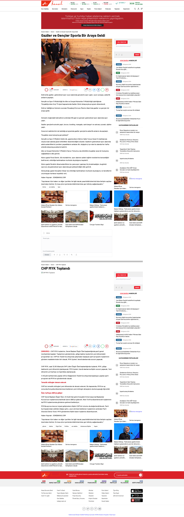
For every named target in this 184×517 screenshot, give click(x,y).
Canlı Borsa (76, 490)
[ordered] (64, 255)
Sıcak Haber (105, 501)
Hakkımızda (72, 514)
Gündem (64, 9)
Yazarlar (117, 9)
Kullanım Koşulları (104, 514)
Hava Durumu (79, 482)
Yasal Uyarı (112, 514)
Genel (52, 32)
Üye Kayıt (116, 493)
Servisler (55, 9)
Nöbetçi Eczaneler (62, 496)
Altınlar (91, 490)
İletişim (78, 514)
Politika (66, 426)
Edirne (44, 187)
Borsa (43, 482)
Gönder (47, 255)
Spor (81, 9)
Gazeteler (126, 9)
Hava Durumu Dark (47, 490)
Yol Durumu (125, 482)
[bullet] (67, 255)
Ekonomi (74, 9)
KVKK (96, 514)
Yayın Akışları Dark (62, 493)
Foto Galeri (98, 9)
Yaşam (96, 426)
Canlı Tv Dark (61, 490)
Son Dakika (44, 9)
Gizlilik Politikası (84, 514)
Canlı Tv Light (45, 496)
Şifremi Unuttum (118, 496)
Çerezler (92, 514)
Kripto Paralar (137, 482)
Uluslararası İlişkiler (85, 426)
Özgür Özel (59, 426)
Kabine (51, 426)
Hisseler (103, 482)
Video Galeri (105, 493)
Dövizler (91, 493)
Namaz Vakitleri (54, 482)
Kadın (89, 9)
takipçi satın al (61, 501)
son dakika (52, 187)
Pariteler (113, 482)
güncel (44, 426)
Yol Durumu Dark (46, 493)
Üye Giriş (116, 490)
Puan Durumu (92, 482)
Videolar (108, 9)
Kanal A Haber (45, 32)
